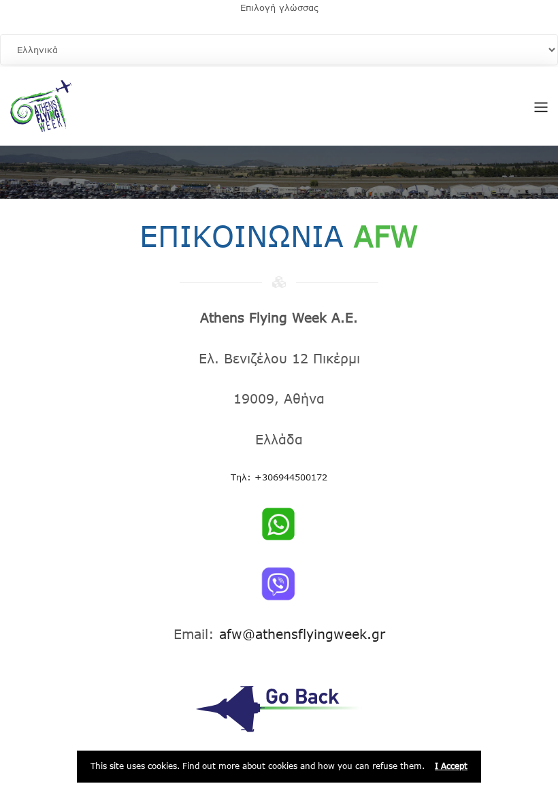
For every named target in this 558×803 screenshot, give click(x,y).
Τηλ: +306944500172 (279, 477)
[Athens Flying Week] (40, 104)
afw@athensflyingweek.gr (302, 634)
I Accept (451, 766)
